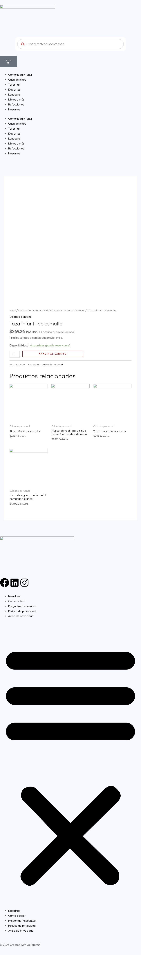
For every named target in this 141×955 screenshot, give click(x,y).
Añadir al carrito (53, 353)
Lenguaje (14, 138)
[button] (70, 765)
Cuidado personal (73, 310)
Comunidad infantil (20, 118)
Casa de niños (17, 123)
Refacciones (16, 148)
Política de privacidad (22, 611)
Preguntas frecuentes (22, 606)
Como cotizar (17, 601)
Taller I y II (14, 128)
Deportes (14, 133)
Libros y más (16, 143)
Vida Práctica (52, 310)
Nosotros (14, 153)
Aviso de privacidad (20, 616)
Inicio (13, 310)
